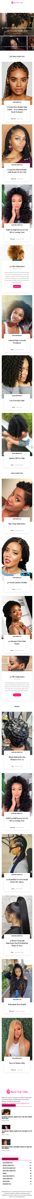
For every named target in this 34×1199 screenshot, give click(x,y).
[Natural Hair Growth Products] (17, 316)
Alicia (13, 589)
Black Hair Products (17, 335)
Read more (17, 286)
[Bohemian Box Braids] (17, 980)
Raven (12, 530)
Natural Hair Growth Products (17, 341)
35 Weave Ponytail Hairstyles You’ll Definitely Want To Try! (17, 943)
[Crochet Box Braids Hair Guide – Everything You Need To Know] (17, 83)
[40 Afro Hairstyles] (17, 253)
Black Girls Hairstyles (17, 164)
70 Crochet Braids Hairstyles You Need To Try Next (13, 47)
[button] (3, 2)
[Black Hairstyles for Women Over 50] (17, 733)
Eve (12, 766)
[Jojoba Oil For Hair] (17, 434)
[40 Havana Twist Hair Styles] (17, 617)
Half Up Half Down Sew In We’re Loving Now (17, 231)
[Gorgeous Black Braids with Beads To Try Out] (17, 146)
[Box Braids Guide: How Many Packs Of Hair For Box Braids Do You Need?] (17, 1142)
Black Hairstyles (17, 102)
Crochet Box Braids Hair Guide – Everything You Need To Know (17, 109)
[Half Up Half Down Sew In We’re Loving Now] (17, 206)
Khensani (13, 118)
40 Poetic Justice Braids (17, 582)
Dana (12, 349)
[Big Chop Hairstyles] (17, 500)
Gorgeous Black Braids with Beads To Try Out (17, 170)
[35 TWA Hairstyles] (17, 663)
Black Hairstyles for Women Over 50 (17, 758)
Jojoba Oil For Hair (17, 458)
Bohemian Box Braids (17, 1004)
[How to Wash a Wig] (17, 1039)
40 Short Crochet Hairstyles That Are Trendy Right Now (17, 1117)
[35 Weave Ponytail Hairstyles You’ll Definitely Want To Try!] (17, 917)
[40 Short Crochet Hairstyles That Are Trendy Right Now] (17, 24)
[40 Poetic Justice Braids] (17, 558)
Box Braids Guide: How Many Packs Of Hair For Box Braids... (17, 1147)
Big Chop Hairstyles (17, 524)
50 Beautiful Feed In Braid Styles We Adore (17, 880)
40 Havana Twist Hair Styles (17, 642)
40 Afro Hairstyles (17, 266)
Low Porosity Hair (17, 400)
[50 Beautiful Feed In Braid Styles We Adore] (17, 855)
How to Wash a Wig (17, 1063)
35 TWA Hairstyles (17, 677)
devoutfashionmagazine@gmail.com (19, 1103)
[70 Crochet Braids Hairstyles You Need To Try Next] (13, 43)
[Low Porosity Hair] (17, 376)
